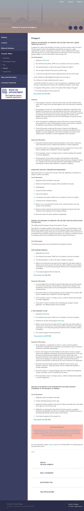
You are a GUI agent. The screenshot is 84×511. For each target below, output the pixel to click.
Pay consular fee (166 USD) (42, 275)
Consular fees (7, 71)
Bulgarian (80, 2)
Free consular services (9, 61)
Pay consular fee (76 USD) (42, 94)
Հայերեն (70, 2)
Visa (4, 65)
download (45, 60)
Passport (5, 68)
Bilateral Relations (7, 48)
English (61, 2)
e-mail (50, 444)
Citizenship (6, 58)
